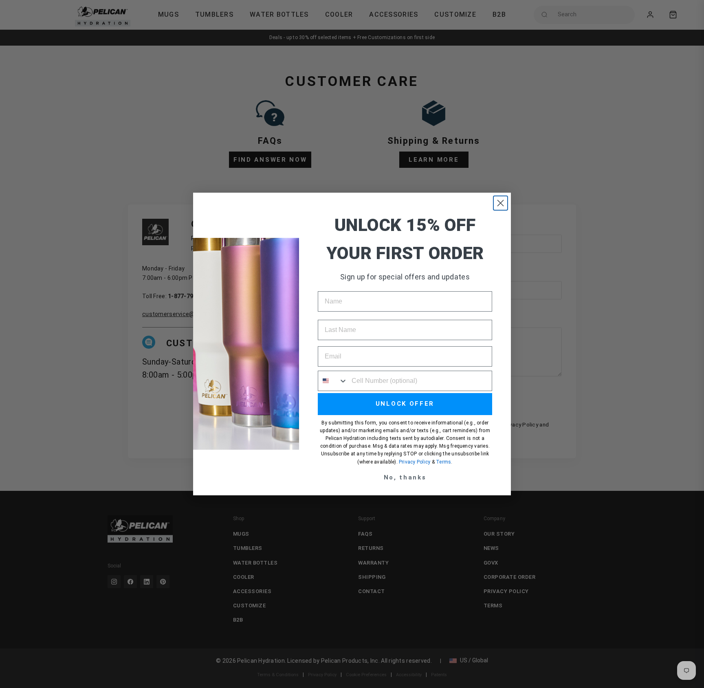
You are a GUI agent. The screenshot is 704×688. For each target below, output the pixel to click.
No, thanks (405, 477)
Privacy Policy (414, 462)
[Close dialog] (500, 203)
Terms (443, 462)
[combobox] (333, 381)
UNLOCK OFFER (405, 403)
